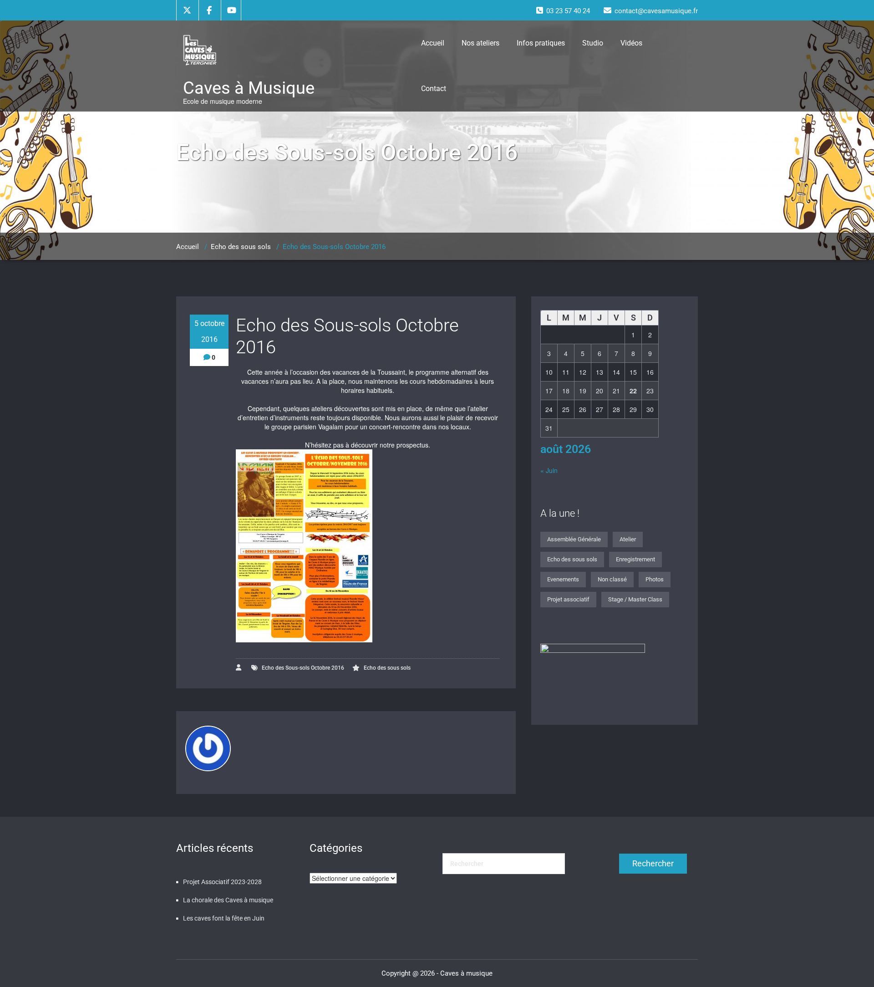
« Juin (549, 470)
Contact (433, 88)
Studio (592, 43)
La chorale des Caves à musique (228, 900)
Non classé (612, 579)
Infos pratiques (541, 43)
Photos (654, 579)
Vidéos (631, 43)
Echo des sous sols (241, 247)
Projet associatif (568, 599)
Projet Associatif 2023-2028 (222, 881)
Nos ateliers (480, 43)
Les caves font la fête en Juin (223, 918)
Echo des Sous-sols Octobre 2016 (303, 668)
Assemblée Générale (574, 539)
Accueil (432, 43)
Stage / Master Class (635, 599)
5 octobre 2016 (209, 331)
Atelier (628, 539)
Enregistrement (635, 559)
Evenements (563, 579)
